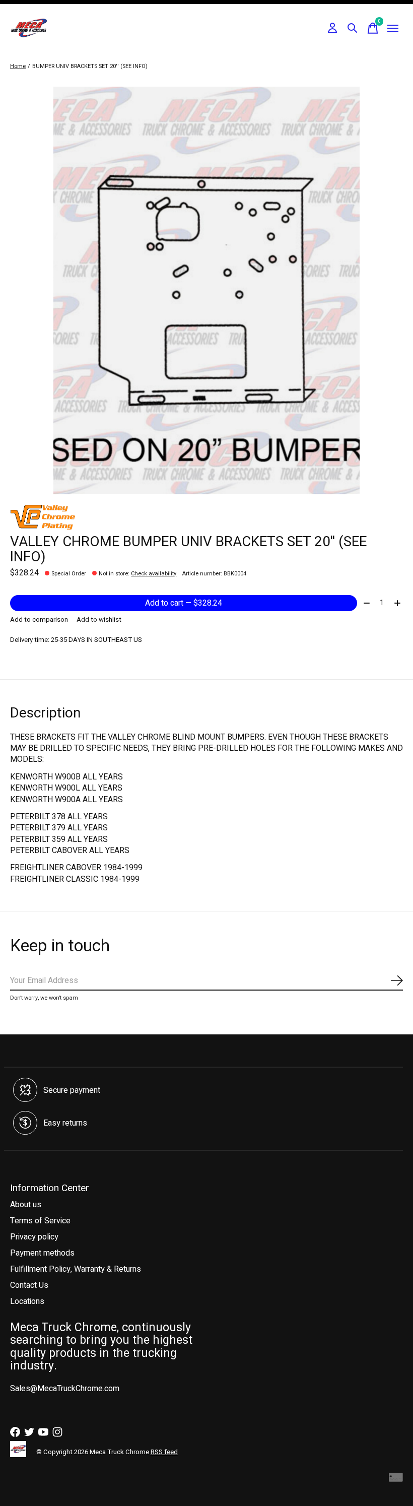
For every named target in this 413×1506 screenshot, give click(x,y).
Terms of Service (40, 1221)
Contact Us (29, 1285)
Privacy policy (34, 1237)
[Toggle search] (352, 28)
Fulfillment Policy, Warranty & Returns (75, 1269)
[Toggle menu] (393, 28)
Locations (27, 1301)
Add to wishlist (99, 620)
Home (18, 66)
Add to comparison (39, 620)
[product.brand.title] (206, 517)
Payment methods (42, 1253)
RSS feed (164, 1452)
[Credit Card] (396, 1479)
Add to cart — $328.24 (183, 603)
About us (25, 1205)
